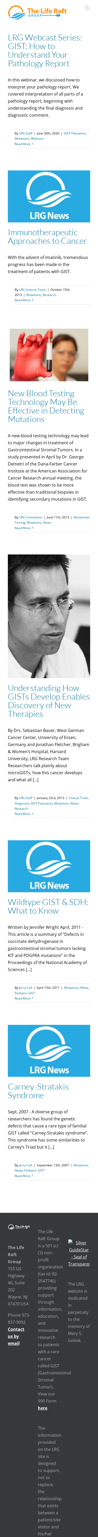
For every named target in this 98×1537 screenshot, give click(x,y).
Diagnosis (22, 803)
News (47, 522)
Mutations (22, 138)
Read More (23, 144)
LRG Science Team (32, 289)
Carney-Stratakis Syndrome (38, 1090)
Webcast (37, 138)
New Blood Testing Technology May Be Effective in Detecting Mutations (46, 406)
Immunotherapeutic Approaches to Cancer (47, 236)
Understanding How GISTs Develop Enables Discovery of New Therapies (49, 701)
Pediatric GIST (25, 993)
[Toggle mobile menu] (87, 8)
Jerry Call (25, 987)
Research (49, 295)
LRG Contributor (30, 517)
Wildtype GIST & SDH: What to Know (48, 906)
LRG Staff (25, 133)
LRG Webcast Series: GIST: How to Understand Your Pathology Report (45, 50)
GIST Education (75, 133)
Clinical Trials (78, 798)
